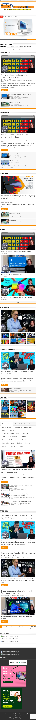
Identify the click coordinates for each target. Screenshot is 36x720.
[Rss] (15, 716)
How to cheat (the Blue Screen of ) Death (20, 94)
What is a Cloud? (13, 161)
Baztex (3, 79)
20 (19, 626)
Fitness (30, 424)
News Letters (18, 201)
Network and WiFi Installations (23, 427)
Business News (7, 424)
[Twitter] (18, 716)
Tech (3, 436)
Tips (21, 446)
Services (29, 221)
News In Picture (4, 308)
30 (22, 626)
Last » (29, 628)
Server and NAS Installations (25, 165)
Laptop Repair (21, 105)
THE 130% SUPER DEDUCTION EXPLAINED (20, 501)
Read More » (4, 90)
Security (23, 374)
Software (23, 80)
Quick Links (3, 398)
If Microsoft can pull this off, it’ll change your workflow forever (17, 274)
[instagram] (20, 716)
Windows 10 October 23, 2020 (10, 16)
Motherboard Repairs (14, 102)
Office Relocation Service (8, 350)
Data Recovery (13, 80)
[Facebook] (17, 716)
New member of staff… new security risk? (11, 251)
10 (16, 626)
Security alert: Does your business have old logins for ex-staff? (17, 297)
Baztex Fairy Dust (16, 713)
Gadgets (19, 443)
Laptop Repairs (13, 220)
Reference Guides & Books (13, 165)
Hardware (19, 80)
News (4, 446)
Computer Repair (5, 53)
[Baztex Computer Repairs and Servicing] (18, 7)
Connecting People (6, 374)
